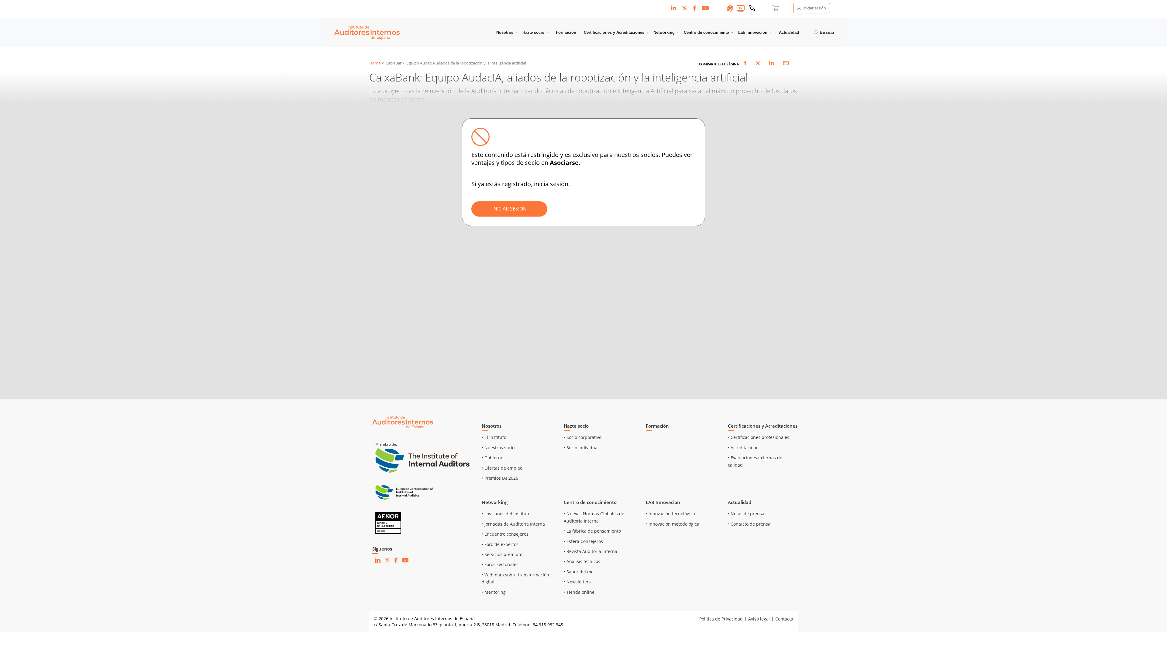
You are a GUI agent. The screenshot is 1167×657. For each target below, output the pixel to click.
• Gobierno (492, 458)
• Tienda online (579, 592)
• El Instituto (494, 437)
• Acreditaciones (744, 447)
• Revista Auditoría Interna (590, 551)
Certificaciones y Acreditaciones (614, 32)
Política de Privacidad (721, 619)
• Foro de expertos (500, 544)
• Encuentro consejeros (505, 534)
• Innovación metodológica (672, 524)
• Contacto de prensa (749, 524)
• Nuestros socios (499, 447)
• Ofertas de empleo (502, 468)
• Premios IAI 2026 (500, 478)
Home (374, 63)
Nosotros (504, 32)
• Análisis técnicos (582, 561)
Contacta (784, 619)
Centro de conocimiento (706, 32)
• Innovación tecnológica (670, 513)
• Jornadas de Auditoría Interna (513, 524)
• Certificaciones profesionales (758, 437)
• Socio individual (581, 447)
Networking (664, 32)
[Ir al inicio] (402, 422)
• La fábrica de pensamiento (592, 531)
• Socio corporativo (582, 437)
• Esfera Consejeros (583, 541)
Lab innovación (752, 32)
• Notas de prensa (746, 513)
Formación (566, 32)
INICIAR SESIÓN (509, 208)
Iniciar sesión (814, 8)
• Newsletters (577, 582)
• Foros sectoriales (500, 564)
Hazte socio (533, 32)
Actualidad (789, 32)
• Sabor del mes (580, 572)
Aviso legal (759, 619)
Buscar (826, 32)
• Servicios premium (502, 554)
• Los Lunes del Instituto (506, 513)
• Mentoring (494, 592)
